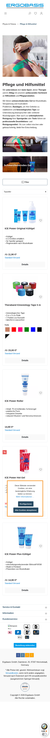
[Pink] (20, 329)
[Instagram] (23, 655)
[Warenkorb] (45, 12)
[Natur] (7, 329)
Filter (26, 182)
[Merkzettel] (35, 13)
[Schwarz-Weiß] (7, 336)
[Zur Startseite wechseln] (25, 6)
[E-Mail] (27, 655)
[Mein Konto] (41, 13)
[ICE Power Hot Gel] (25, 461)
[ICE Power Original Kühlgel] (25, 212)
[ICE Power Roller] (25, 385)
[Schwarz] (39, 329)
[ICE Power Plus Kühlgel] (25, 538)
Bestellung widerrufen (25, 645)
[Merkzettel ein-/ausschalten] (40, 220)
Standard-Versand (12, 258)
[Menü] (5, 13)
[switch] (44, 734)
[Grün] (26, 329)
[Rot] (14, 329)
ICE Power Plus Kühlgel (18, 554)
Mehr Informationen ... (25, 497)
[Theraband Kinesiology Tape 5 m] (25, 289)
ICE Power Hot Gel (15, 477)
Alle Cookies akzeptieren (26, 510)
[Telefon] (32, 655)
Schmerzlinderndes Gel (17, 165)
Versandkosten (12, 673)
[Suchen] (30, 13)
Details (25, 264)
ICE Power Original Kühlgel (20, 228)
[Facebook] (18, 655)
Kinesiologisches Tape (17, 145)
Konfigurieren (26, 504)
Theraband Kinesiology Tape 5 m (23, 305)
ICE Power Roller (14, 401)
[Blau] (33, 329)
